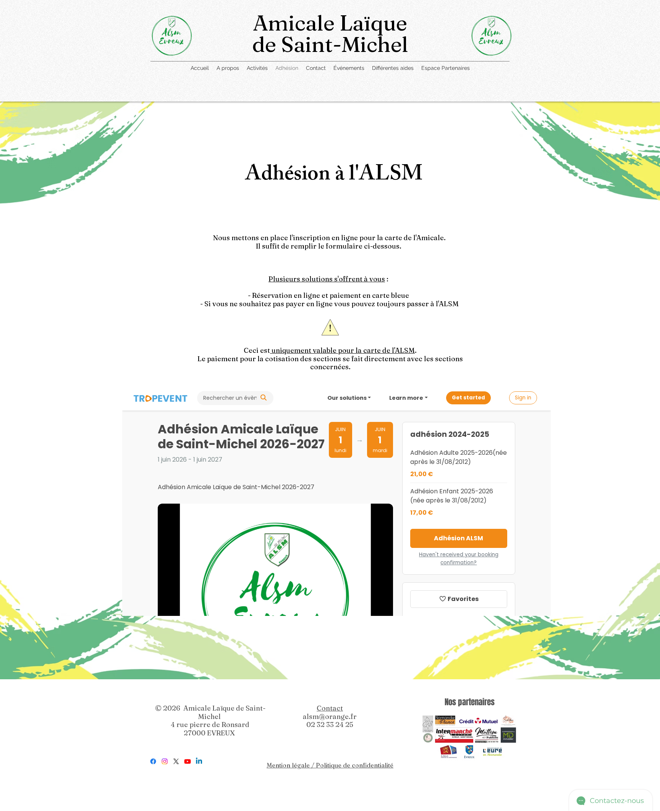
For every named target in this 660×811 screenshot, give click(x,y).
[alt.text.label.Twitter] (176, 761)
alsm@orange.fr (330, 716)
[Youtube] (187, 761)
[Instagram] (164, 761)
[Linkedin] (199, 761)
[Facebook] (153, 761)
